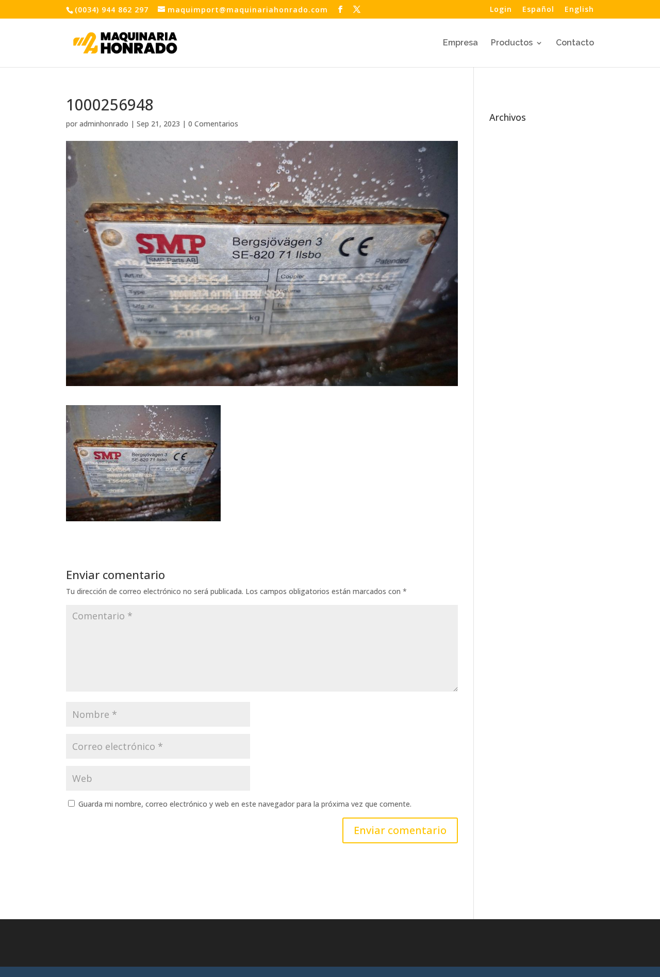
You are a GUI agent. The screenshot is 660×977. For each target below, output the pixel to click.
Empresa (460, 43)
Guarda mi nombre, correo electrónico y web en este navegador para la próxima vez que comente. (244, 804)
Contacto (575, 43)
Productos (512, 43)
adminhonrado (103, 124)
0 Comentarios (213, 124)
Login (501, 10)
